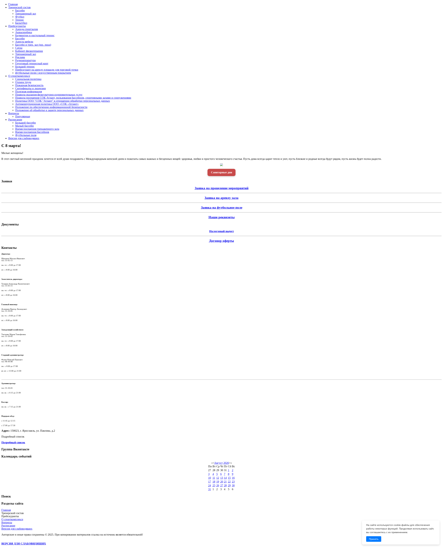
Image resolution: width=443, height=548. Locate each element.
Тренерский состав (19, 7)
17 (209, 481)
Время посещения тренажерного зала (37, 128)
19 (217, 481)
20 (221, 481)
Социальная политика (28, 79)
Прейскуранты (17, 26)
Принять (373, 539)
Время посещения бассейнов (32, 132)
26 (217, 485)
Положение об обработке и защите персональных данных (49, 110)
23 (233, 481)
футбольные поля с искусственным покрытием (43, 72)
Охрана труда (23, 82)
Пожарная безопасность (29, 85)
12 (217, 477)
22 (229, 481)
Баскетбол (21, 22)
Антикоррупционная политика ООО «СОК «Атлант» (47, 104)
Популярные (22, 116)
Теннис (19, 19)
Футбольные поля (25, 135)
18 (214, 481)
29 (229, 485)
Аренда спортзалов (26, 29)
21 (225, 481)
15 (229, 477)
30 (233, 485)
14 (225, 477)
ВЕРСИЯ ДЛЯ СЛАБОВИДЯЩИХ (23, 543)
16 (233, 477)
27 (221, 485)
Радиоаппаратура (25, 60)
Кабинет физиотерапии (29, 51)
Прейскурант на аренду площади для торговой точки (46, 69)
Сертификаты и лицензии (30, 88)
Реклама (20, 57)
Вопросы (13, 113)
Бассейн (20, 10)
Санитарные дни (221, 172)
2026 (226, 462)
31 (209, 489)
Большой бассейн (25, 122)
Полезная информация (28, 91)
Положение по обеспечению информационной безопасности (51, 107)
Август (218, 462)
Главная (13, 4)
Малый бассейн (24, 125)
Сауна (18, 47)
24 (209, 485)
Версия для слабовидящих (23, 138)
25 (214, 485)
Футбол (19, 16)
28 (225, 485)
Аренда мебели (24, 41)
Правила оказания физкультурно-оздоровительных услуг (49, 94)
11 (214, 477)
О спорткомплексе (19, 75)
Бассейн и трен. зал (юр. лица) (33, 44)
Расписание (15, 119)
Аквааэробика (23, 32)
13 (221, 477)
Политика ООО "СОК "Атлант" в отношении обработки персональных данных (62, 100)
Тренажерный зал (25, 13)
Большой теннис (25, 66)
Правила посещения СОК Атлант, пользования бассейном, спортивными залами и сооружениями (73, 97)
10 (209, 477)
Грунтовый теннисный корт (31, 63)
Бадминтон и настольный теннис (35, 35)
